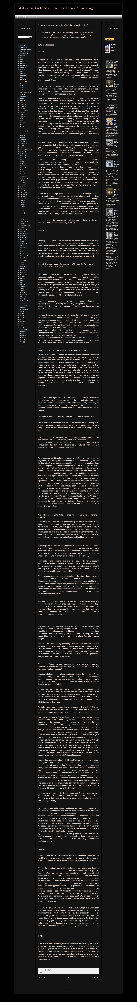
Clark (21, 116)
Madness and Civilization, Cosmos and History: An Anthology (56, 8)
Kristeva (22, 204)
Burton (21, 100)
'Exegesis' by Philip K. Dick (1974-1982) (112, 257)
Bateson (22, 67)
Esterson (22, 141)
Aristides (22, 55)
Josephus (22, 186)
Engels (22, 137)
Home (18, 17)
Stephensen (23, 301)
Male (21, 219)
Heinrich (22, 168)
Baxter (21, 69)
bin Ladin (22, 82)
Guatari (22, 157)
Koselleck (22, 200)
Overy (21, 254)
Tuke (21, 325)
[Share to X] (47, 970)
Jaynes (22, 180)
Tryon (21, 323)
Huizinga (22, 176)
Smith (21, 290)
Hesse (21, 174)
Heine (21, 166)
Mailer (21, 217)
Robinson (22, 272)
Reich (21, 264)
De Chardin (23, 122)
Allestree (22, 45)
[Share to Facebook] (49, 970)
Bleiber (22, 84)
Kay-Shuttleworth (24, 192)
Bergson (22, 79)
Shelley (22, 286)
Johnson (22, 184)
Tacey (21, 311)
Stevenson (23, 303)
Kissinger (22, 198)
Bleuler (22, 86)
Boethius (22, 88)
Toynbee (22, 321)
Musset (22, 239)
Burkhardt (22, 98)
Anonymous (23, 53)
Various (22, 331)
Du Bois (22, 133)
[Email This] (43, 970)
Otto (21, 252)
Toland (22, 319)
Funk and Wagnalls (25, 149)
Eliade (21, 135)
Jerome (22, 182)
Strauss (22, 307)
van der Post (23, 329)
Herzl (21, 170)
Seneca (22, 284)
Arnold (21, 57)
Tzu (21, 327)
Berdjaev (22, 77)
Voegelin (22, 336)
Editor (114, 44)
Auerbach (22, 63)
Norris (21, 250)
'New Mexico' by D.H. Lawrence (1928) (116, 143)
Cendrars (22, 108)
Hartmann (22, 161)
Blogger (76, 989)
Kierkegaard (23, 196)
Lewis (21, 211)
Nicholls (22, 241)
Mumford (22, 235)
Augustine (22, 65)
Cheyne (22, 112)
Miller (21, 231)
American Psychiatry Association (25, 50)
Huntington (23, 178)
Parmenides (23, 256)
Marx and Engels (24, 225)
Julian (21, 188)
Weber (21, 340)
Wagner (22, 338)
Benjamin (22, 75)
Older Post (95, 977)
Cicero (21, 114)
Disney (22, 129)
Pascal (22, 258)
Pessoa (22, 260)
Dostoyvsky (23, 131)
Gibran (22, 153)
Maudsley (22, 227)
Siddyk (22, 288)
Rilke (21, 268)
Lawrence (22, 209)
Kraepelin (22, 202)
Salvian (45, 972)
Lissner (22, 213)
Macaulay (22, 215)
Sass (21, 282)
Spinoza (22, 297)
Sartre (21, 280)
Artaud (21, 59)
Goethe (22, 155)
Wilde (21, 342)
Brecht (21, 90)
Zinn (21, 346)
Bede (21, 73)
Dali (21, 118)
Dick (21, 127)
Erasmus (22, 139)
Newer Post (42, 977)
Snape (21, 293)
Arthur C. (22, 61)
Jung (21, 190)
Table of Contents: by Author (31, 17)
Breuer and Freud (24, 92)
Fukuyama (23, 147)
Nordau (22, 247)
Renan (22, 266)
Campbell (22, 102)
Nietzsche (22, 243)
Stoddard (22, 305)
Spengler (22, 295)
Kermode (22, 194)
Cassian (22, 106)
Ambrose (22, 47)
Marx (21, 223)
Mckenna (22, 229)
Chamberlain (23, 110)
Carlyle (22, 104)
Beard (21, 71)
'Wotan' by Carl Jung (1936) (116, 63)
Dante (21, 120)
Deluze (22, 125)
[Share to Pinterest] (51, 970)
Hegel (21, 163)
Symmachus (23, 309)
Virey (21, 334)
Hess (21, 172)
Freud (21, 145)
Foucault (22, 143)
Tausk (21, 315)
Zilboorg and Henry (25, 344)
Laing (21, 206)
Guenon (22, 159)
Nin (21, 245)
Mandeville (23, 221)
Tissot (21, 317)
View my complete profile (113, 49)
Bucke (21, 94)
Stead (21, 299)
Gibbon (22, 151)
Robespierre (23, 270)
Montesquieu (23, 233)
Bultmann (22, 96)
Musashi (22, 237)
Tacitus (22, 313)
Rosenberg (23, 274)
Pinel (21, 262)
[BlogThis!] (45, 970)
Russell (22, 276)
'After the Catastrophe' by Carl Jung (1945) (112, 104)
